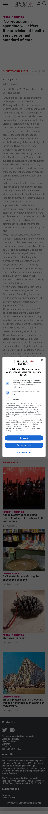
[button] (24, 399)
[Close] (42, 360)
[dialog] (24, 407)
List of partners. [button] (16, 416)
